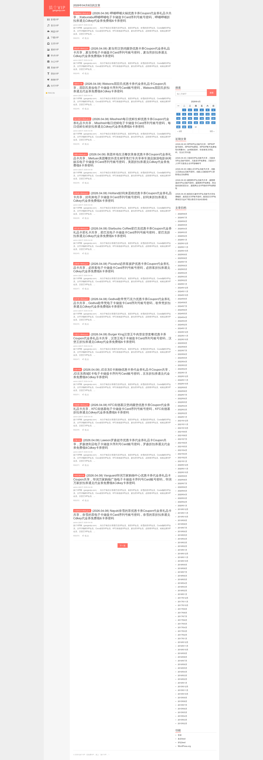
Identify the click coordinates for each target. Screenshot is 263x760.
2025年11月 (183, 247)
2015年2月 (182, 723)
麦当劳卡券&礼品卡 (81, 48)
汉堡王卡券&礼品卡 (81, 334)
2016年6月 (182, 664)
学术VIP (55, 55)
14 (178, 118)
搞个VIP (57, 8)
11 (202, 114)
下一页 (122, 545)
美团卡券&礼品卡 (80, 154)
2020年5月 (182, 490)
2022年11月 (183, 380)
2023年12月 (183, 332)
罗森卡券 (77, 440)
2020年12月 (183, 464)
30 (190, 127)
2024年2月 (182, 324)
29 (184, 127)
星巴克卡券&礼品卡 (81, 228)
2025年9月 (182, 254)
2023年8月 (182, 346)
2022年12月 (183, 376)
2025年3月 (182, 276)
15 (184, 118)
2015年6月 (182, 708)
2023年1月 (182, 372)
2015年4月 (182, 716)
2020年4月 (182, 494)
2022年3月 (182, 409)
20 (213, 118)
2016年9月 (182, 653)
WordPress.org (184, 746)
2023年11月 (183, 335)
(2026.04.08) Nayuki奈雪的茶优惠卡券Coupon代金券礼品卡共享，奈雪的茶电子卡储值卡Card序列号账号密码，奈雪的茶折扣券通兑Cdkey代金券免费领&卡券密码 (122, 514)
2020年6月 (182, 487)
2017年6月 (182, 620)
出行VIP (55, 85)
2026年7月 (182, 217)
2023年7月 (182, 350)
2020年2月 (182, 501)
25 (202, 122)
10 (196, 114)
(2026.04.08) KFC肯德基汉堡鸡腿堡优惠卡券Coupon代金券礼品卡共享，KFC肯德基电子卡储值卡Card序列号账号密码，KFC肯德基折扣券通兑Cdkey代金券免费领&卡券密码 (121, 408)
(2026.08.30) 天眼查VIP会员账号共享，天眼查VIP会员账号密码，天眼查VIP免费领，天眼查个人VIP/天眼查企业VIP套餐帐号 (195, 160)
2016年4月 (182, 671)
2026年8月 (182, 213)
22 (184, 122)
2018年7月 (182, 572)
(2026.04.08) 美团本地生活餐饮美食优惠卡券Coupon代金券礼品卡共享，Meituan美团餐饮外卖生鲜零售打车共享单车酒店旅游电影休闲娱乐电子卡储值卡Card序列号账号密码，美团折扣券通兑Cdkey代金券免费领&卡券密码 (122, 159)
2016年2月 (182, 679)
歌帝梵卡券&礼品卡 (81, 299)
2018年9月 (182, 564)
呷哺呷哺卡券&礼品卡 (82, 13)
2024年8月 (182, 302)
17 (196, 118)
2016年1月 (182, 682)
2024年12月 (183, 287)
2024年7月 (182, 306)
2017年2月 (182, 634)
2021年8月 (182, 435)
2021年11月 (183, 424)
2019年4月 (182, 538)
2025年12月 (183, 243)
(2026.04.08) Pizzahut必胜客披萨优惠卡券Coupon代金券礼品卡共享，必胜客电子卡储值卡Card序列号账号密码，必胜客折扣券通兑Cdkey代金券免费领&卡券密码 (121, 267)
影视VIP (55, 19)
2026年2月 (182, 236)
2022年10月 (183, 383)
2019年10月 (183, 516)
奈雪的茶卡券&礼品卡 (82, 510)
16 (190, 118)
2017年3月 (182, 631)
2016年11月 (183, 645)
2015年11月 (183, 690)
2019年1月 (182, 549)
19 (207, 118)
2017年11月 (183, 601)
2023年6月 (182, 354)
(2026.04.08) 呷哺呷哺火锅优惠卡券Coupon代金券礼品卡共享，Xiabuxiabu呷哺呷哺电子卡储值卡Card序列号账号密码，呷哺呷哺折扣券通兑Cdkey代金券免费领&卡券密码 (122, 17)
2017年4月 (182, 627)
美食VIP (55, 67)
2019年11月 (183, 512)
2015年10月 (183, 693)
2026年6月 (182, 221)
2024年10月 (183, 295)
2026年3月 (182, 232)
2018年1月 (182, 594)
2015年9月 (182, 697)
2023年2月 (182, 368)
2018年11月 (183, 557)
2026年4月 (182, 228)
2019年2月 (182, 546)
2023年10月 (183, 339)
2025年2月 (182, 280)
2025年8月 (182, 258)
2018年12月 (183, 553)
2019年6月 (182, 531)
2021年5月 (182, 446)
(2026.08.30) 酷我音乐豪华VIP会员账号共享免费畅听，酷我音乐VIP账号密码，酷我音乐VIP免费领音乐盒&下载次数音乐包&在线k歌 (195, 196)
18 (202, 118)
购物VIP (55, 79)
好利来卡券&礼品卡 (81, 193)
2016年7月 (182, 660)
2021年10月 (183, 428)
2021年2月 (182, 457)
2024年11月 (183, 291)
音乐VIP (55, 25)
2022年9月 (182, 387)
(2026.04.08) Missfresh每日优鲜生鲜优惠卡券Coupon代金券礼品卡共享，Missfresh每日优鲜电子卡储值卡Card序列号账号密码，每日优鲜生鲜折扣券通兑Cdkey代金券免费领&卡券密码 (122, 122)
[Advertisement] (195, 44)
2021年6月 (182, 442)
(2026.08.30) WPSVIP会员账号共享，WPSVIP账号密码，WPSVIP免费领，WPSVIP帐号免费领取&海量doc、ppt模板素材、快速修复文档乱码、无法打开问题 (195, 148)
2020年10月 (183, 472)
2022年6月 (182, 398)
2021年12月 (183, 420)
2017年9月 (182, 609)
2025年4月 (182, 272)
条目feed (181, 738)
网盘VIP (55, 31)
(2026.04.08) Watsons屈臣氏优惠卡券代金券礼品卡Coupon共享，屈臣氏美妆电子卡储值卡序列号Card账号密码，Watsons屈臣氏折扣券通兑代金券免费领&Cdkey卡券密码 (121, 87)
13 (213, 114)
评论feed (181, 742)
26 (207, 122)
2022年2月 (182, 413)
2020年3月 (182, 498)
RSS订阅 (51, 93)
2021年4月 (182, 450)
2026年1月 (182, 239)
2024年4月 (182, 317)
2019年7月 (182, 527)
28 (178, 127)
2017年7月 (182, 616)
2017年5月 (182, 623)
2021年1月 (182, 461)
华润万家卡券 (79, 475)
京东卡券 (77, 369)
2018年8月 (182, 568)
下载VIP (55, 37)
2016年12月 (183, 642)
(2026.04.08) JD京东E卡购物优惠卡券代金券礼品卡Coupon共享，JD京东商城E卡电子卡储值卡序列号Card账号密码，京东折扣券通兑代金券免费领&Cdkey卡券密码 (122, 373)
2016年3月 (182, 675)
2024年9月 (182, 298)
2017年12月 (183, 597)
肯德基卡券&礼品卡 (81, 405)
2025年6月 (182, 265)
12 (207, 114)
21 (178, 122)
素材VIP (55, 49)
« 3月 (179, 131)
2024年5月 (182, 313)
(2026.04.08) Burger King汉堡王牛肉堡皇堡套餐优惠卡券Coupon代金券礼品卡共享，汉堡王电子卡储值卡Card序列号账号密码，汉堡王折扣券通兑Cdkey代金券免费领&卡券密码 (122, 338)
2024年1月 (182, 328)
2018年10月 (183, 561)
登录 (180, 735)
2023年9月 (182, 343)
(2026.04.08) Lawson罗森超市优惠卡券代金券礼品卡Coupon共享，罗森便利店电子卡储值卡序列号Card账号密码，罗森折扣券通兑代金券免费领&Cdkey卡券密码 (121, 444)
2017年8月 (182, 612)
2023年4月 (182, 361)
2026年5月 (182, 224)
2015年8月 (182, 701)
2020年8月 (182, 479)
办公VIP (55, 61)
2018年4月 (182, 583)
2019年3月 (182, 542)
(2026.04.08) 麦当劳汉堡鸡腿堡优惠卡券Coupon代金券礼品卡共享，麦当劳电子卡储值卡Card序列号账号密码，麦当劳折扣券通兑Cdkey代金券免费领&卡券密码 (121, 52)
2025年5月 (182, 269)
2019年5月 (182, 535)
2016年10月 (183, 649)
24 (196, 122)
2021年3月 (182, 453)
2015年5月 (182, 712)
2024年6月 (182, 309)
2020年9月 (182, 476)
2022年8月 (182, 391)
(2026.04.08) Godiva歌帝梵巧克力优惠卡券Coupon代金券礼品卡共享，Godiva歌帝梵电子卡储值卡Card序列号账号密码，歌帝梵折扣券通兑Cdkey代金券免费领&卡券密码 (122, 302)
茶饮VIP (55, 73)
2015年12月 (183, 686)
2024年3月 (182, 320)
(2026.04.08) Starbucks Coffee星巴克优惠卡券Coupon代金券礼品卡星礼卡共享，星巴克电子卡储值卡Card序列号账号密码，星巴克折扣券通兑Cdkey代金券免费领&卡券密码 (122, 232)
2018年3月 (182, 586)
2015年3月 (182, 719)
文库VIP (55, 43)
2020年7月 (182, 483)
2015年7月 (182, 705)
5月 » (212, 131)
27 (213, 122)
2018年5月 (182, 579)
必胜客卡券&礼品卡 (81, 263)
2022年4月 (182, 405)
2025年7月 (182, 261)
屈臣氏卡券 (78, 83)
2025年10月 (183, 250)
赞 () (87, 38)
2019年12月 (183, 509)
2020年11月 (183, 468)
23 (190, 122)
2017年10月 (183, 605)
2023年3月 (182, 365)
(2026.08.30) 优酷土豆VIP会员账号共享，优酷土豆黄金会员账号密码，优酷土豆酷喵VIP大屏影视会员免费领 (195, 172)
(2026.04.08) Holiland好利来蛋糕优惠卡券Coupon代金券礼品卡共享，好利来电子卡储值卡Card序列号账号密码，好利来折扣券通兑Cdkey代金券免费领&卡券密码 (122, 197)
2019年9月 (182, 520)
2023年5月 (182, 357)
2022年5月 (182, 402)
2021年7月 (182, 439)
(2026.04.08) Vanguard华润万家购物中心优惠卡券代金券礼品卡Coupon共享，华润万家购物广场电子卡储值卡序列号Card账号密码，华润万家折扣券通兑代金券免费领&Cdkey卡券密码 (122, 479)
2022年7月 (182, 394)
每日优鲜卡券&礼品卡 (82, 119)
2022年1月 (182, 416)
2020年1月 (182, 505)
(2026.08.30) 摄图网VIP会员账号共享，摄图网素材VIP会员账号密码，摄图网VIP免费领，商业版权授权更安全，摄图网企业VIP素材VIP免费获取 (195, 184)
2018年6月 (182, 575)
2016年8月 (182, 657)
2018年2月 (182, 590)
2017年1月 (182, 638)
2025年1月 (182, 284)
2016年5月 (182, 668)
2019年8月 (182, 524)
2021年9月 (182, 431)
